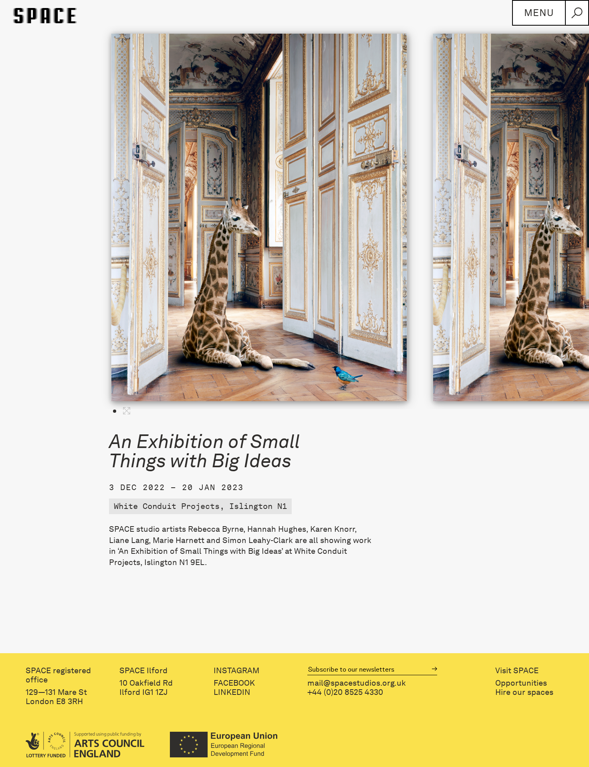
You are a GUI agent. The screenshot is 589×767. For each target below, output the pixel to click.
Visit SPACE (517, 670)
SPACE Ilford (143, 670)
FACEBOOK (234, 683)
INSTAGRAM (236, 670)
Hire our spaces (524, 692)
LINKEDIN (232, 692)
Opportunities (521, 683)
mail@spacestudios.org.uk (356, 683)
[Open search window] (577, 13)
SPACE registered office (58, 675)
